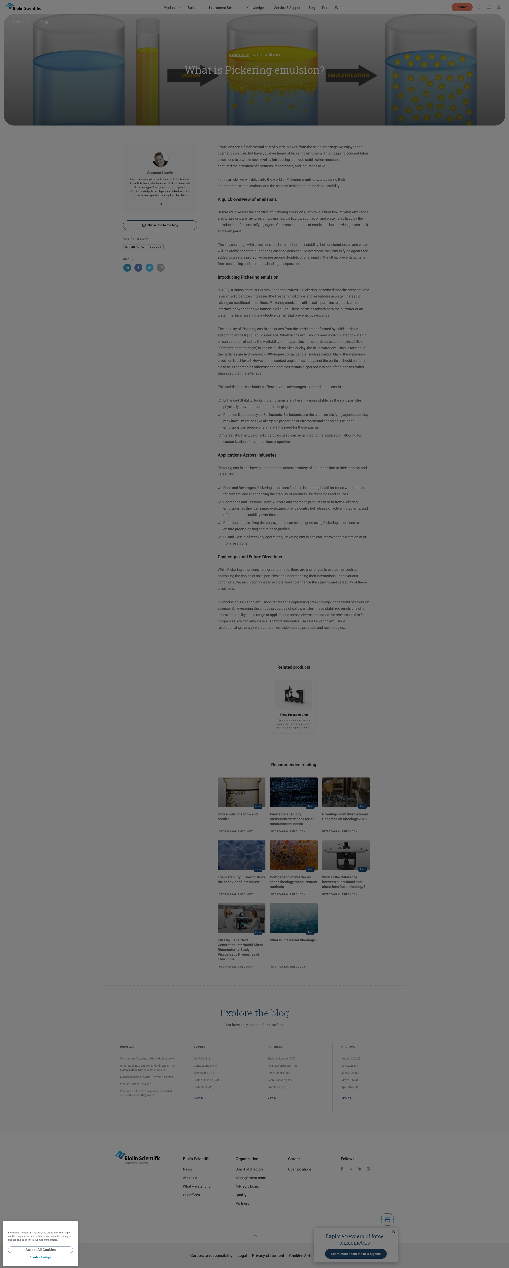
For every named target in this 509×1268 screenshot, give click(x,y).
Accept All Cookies (40, 1250)
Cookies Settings (40, 1257)
